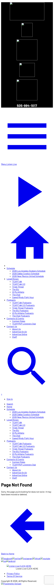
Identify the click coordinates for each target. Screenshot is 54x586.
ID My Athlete (18, 292)
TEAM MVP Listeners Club (24, 323)
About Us (16, 329)
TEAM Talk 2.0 (18, 284)
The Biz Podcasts (20, 310)
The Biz (15, 289)
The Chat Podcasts (21, 315)
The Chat (16, 294)
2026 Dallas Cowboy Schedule (25, 273)
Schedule (11, 268)
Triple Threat (18, 286)
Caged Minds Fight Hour (23, 297)
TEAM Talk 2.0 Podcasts (23, 305)
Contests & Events (15, 318)
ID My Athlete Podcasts (23, 313)
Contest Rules (18, 321)
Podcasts (11, 300)
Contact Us (12, 326)
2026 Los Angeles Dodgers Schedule (28, 271)
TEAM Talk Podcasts (21, 302)
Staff (14, 337)
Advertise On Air (19, 331)
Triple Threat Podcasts (22, 307)
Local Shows (13, 278)
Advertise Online (19, 334)
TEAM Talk (17, 281)
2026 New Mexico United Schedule (28, 276)
